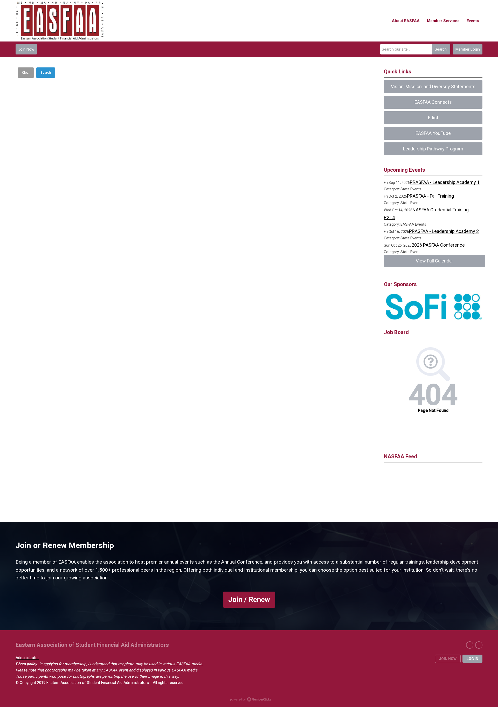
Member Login (467, 49)
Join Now (26, 49)
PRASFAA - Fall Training (430, 196)
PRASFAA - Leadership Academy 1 (445, 182)
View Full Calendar (434, 261)
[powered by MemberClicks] (249, 700)
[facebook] (469, 645)
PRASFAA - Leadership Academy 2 (444, 231)
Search (441, 49)
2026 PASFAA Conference (438, 245)
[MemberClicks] (60, 20)
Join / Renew (249, 599)
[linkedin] (478, 645)
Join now (448, 659)
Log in (472, 659)
